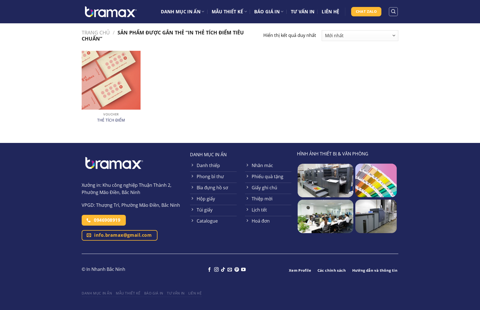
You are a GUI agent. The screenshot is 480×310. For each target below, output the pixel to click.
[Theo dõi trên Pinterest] (236, 269)
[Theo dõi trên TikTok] (223, 269)
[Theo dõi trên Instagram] (216, 269)
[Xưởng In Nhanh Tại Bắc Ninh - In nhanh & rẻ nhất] (111, 11)
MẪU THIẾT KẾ (227, 12)
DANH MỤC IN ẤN (181, 12)
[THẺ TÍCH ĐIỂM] (111, 80)
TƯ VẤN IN (303, 12)
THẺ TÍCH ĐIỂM (111, 120)
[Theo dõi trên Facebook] (209, 269)
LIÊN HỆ (330, 12)
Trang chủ (96, 32)
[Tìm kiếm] (393, 11)
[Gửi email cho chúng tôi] (230, 269)
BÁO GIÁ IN (267, 12)
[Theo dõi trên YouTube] (243, 269)
